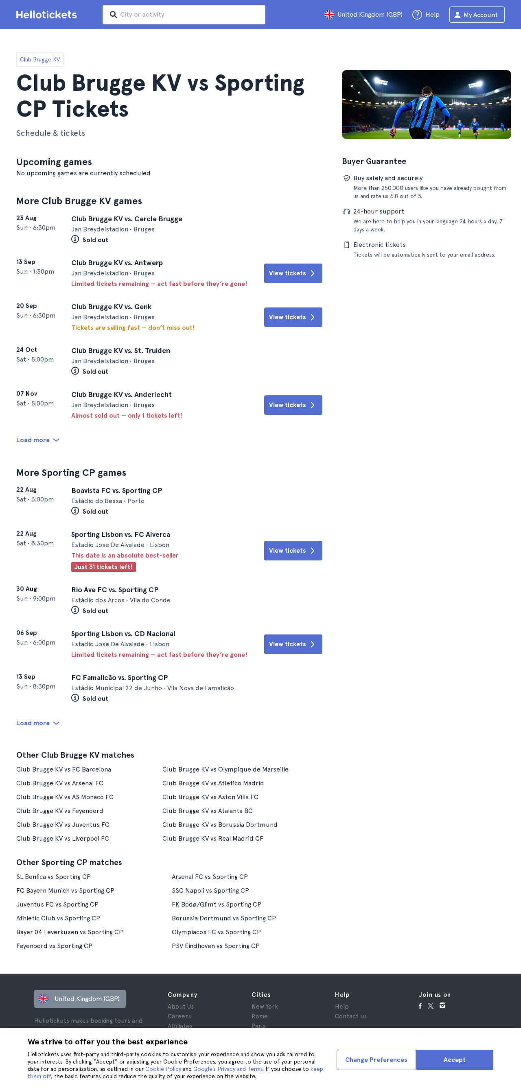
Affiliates (180, 1026)
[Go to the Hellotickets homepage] (48, 14)
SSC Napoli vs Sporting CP (210, 890)
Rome (260, 1016)
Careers (179, 1016)
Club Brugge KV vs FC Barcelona (63, 769)
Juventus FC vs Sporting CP (57, 904)
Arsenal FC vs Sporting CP (210, 877)
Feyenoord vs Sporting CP (54, 946)
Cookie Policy (163, 1069)
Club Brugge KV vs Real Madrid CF (212, 838)
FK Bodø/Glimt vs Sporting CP (216, 904)
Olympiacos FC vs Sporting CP (216, 932)
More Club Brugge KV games (79, 201)
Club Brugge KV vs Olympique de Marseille (225, 769)
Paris (258, 1026)
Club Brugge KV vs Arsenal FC (59, 783)
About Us (181, 1006)
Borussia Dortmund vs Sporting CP (224, 918)
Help (342, 1006)
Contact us (351, 1016)
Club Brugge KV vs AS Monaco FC (65, 797)
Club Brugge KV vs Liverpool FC (62, 838)
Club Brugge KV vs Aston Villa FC (210, 797)
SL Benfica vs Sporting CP (53, 877)
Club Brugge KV (40, 59)
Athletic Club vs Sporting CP (58, 918)
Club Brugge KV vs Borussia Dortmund (220, 824)
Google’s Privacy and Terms (228, 1069)
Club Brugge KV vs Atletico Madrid (213, 783)
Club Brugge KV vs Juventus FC (62, 824)
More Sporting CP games (71, 472)
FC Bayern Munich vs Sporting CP (65, 890)
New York (265, 1006)
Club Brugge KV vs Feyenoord (59, 811)
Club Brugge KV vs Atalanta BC (207, 811)
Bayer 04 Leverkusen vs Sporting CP (69, 932)
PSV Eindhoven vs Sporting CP (216, 946)
